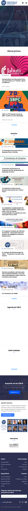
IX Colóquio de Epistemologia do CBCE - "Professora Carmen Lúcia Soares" (13, 254)
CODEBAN (18, 507)
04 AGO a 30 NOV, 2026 (8, 146)
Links (25, 462)
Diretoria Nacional (6, 464)
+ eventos (14, 298)
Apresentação (5, 462)
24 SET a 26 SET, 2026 (8, 227)
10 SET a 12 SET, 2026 (7, 204)
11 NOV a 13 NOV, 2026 (8, 268)
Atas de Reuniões (5, 481)
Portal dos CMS (23, 467)
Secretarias (4, 469)
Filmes (2, 486)
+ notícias (14, 125)
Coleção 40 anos (5, 483)
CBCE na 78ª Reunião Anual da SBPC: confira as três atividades (12, 115)
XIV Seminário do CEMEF (10, 293)
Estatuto (24, 464)
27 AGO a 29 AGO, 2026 (8, 165)
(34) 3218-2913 (7, 502)
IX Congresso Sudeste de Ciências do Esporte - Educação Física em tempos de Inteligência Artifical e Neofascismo (13, 233)
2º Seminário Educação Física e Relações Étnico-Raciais (12, 151)
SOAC (25, 477)
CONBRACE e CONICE (21, 479)
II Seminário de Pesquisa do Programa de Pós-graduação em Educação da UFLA (13, 170)
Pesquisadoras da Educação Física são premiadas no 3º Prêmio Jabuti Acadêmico (13, 80)
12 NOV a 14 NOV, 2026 (8, 289)
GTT (2, 467)
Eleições (25, 469)
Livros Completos (5, 477)
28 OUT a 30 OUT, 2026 (8, 248)
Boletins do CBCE (5, 479)
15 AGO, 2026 (6, 75)
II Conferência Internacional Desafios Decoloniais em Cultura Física (12, 190)
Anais (25, 483)
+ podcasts (14, 369)
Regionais (24, 481)
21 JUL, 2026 (5, 110)
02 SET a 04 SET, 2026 (8, 184)
